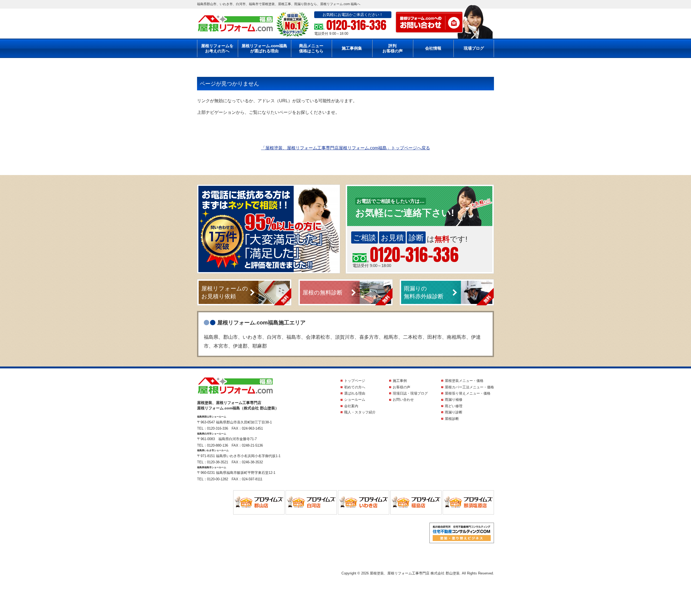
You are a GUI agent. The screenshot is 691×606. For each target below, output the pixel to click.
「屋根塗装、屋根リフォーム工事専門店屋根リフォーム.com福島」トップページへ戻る (345, 148)
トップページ (354, 381)
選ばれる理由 (354, 393)
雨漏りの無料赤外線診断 (423, 292)
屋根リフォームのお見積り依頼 (224, 292)
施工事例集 (352, 48)
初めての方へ (354, 387)
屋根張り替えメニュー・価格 (467, 393)
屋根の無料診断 (323, 292)
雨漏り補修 (453, 400)
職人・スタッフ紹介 (360, 412)
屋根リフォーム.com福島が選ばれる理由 (264, 48)
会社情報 (433, 48)
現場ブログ (474, 48)
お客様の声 (401, 387)
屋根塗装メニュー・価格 (464, 381)
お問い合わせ (403, 400)
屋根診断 (452, 419)
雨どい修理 (453, 406)
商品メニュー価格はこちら (311, 48)
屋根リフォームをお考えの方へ (217, 48)
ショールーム (354, 400)
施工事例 (400, 381)
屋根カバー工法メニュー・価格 (469, 387)
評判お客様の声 (392, 48)
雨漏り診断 (453, 412)
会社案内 (351, 406)
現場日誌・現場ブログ (410, 393)
